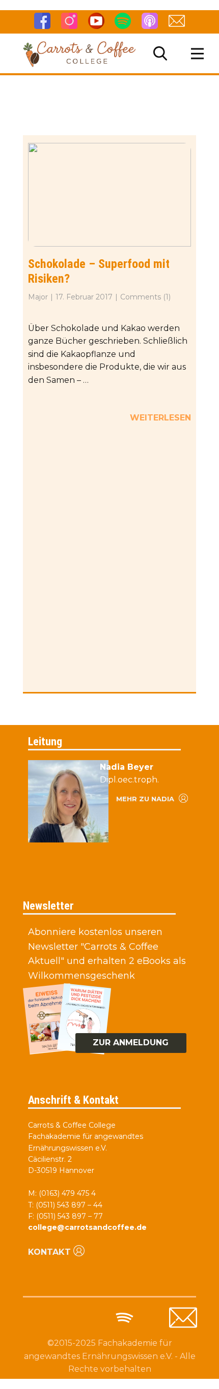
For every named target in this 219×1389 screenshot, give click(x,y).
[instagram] (69, 21)
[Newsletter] (176, 21)
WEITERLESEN (160, 417)
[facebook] (42, 21)
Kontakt (49, 1252)
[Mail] (183, 1318)
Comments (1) (145, 296)
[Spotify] (122, 21)
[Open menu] (197, 54)
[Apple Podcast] (149, 21)
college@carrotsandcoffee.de (87, 1227)
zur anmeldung (131, 1042)
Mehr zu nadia (146, 799)
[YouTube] (96, 21)
